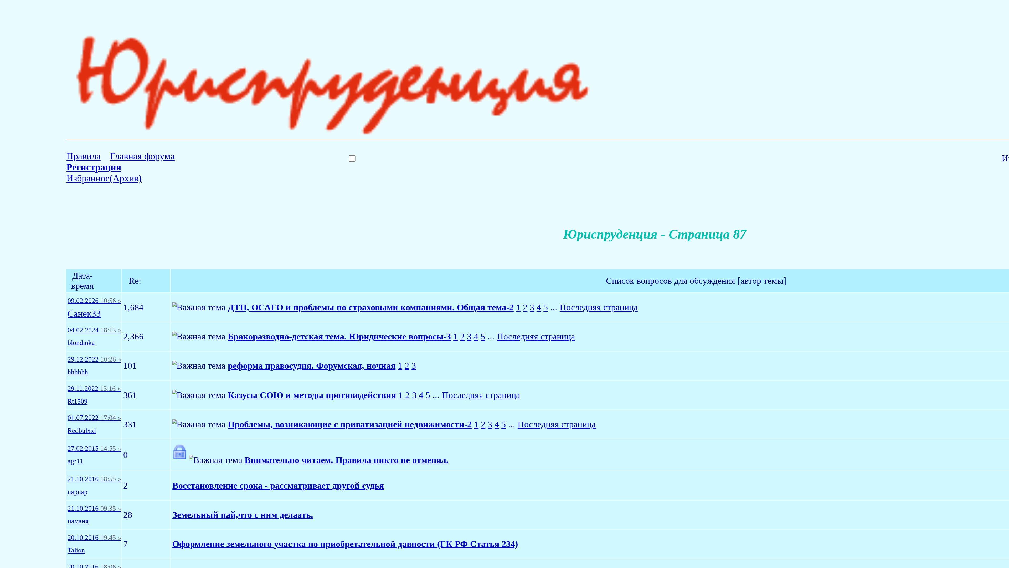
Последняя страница (599, 307)
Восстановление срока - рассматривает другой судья (278, 485)
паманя (78, 521)
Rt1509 (77, 401)
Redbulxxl (82, 430)
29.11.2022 (94, 388)
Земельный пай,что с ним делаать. (242, 515)
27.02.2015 (94, 448)
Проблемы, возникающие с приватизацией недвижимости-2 (350, 424)
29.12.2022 (94, 359)
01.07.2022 (94, 418)
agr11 (75, 461)
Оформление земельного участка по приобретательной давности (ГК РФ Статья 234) (345, 544)
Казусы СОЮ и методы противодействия (312, 395)
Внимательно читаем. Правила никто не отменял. (347, 460)
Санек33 (84, 314)
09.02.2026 (94, 301)
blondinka (81, 343)
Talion (76, 550)
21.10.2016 (94, 479)
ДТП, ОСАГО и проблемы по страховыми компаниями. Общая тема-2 (371, 307)
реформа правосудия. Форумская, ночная (311, 366)
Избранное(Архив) (104, 178)
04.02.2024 (94, 330)
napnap (77, 492)
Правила (83, 156)
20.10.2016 (94, 537)
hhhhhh (78, 372)
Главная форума (142, 156)
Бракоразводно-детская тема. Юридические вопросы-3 (339, 336)
